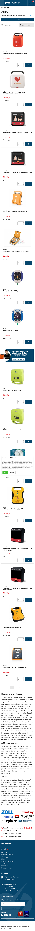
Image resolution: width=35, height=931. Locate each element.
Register (13, 908)
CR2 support (5, 857)
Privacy (9, 928)
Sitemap (3, 926)
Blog (3, 859)
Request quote (6, 868)
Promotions (5, 866)
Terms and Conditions (12, 926)
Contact (4, 852)
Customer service (7, 855)
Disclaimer (4, 928)
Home (3, 7)
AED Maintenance (7, 861)
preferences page (14, 468)
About (3, 863)
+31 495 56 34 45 (10, 879)
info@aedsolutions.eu (11, 877)
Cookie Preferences (24, 926)
